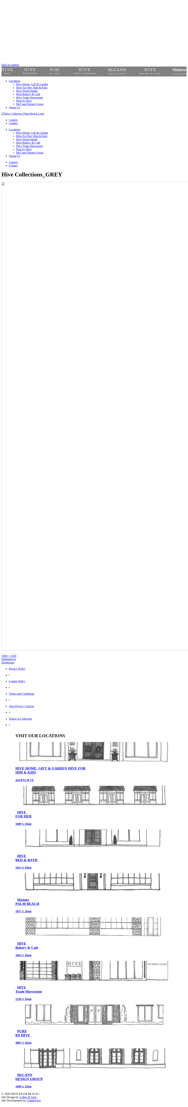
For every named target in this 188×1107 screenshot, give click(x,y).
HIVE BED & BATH (26, 858)
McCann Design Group (30, 104)
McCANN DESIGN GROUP (29, 1077)
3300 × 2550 (8, 655)
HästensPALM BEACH (27, 902)
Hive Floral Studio (27, 90)
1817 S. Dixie (23, 911)
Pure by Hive (24, 100)
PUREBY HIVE (22, 1033)
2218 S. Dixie (23, 999)
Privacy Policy (17, 668)
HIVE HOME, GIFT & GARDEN (41, 768)
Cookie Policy (17, 681)
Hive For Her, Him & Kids (31, 87)
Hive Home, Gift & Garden (32, 84)
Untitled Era (34, 1100)
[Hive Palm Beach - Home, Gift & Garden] (6, 71)
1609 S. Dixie (23, 823)
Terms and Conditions (21, 693)
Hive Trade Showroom (29, 97)
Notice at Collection (20, 718)
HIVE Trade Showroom (28, 989)
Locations (14, 81)
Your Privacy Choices (21, 706)
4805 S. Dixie (23, 1042)
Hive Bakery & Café (28, 94)
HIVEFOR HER (23, 814)
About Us (14, 107)
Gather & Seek (28, 1097)
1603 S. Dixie (23, 955)
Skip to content (10, 64)
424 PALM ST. (24, 780)
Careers (13, 119)
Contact (13, 123)
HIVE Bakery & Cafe (26, 945)
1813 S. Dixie (23, 867)
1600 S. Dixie (23, 1086)
